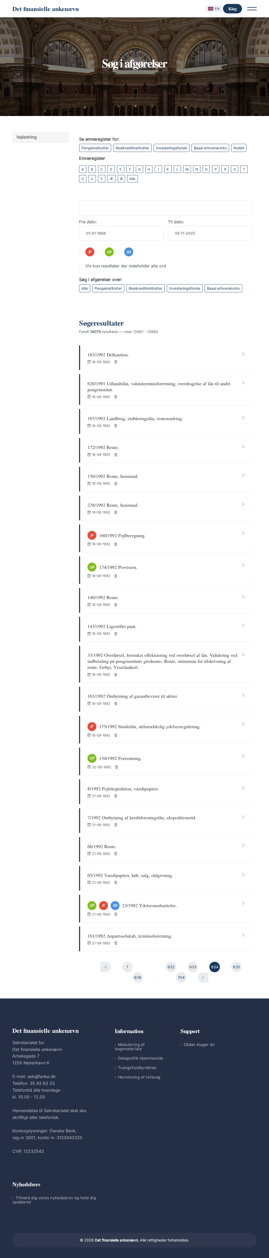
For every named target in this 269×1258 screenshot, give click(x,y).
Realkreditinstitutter (132, 148)
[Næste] (203, 977)
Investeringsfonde (171, 148)
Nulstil (239, 148)
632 (171, 967)
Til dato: (176, 222)
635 (236, 967)
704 (181, 977)
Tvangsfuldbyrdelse (137, 1067)
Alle (133, 179)
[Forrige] (105, 967)
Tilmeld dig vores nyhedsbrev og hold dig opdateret (54, 1199)
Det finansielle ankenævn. (117, 1240)
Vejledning (26, 137)
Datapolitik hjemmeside (140, 1058)
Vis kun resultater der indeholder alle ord (125, 266)
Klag (232, 9)
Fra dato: (88, 222)
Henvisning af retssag (139, 1077)
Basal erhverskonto (210, 148)
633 (192, 967)
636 (137, 977)
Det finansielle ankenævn (45, 8)
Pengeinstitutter (95, 148)
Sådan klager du (199, 1044)
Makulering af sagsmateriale (130, 1046)
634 (214, 967)
